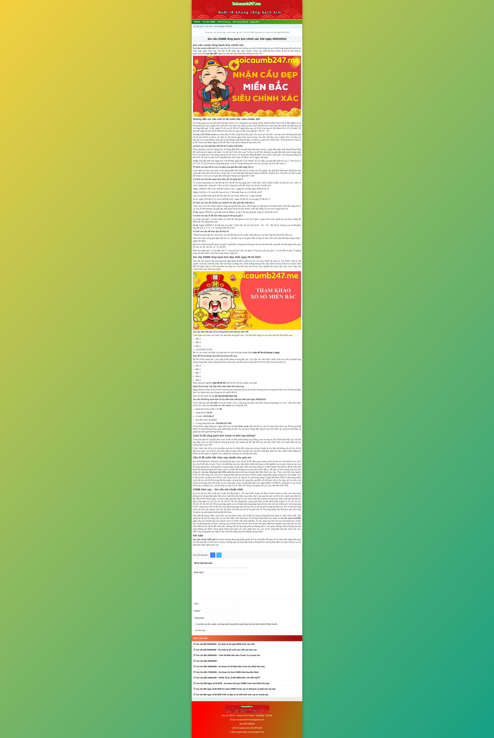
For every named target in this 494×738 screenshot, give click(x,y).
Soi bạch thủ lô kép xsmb (204, 134)
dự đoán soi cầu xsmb (220, 405)
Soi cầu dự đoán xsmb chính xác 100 (228, 32)
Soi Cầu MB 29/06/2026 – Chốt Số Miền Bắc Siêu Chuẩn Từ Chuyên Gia (228, 655)
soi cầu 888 (212, 403)
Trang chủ (208, 32)
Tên (196, 604)
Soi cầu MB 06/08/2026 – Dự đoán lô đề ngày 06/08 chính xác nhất (225, 644)
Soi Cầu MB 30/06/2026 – (207, 661)
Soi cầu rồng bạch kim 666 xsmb (216, 472)
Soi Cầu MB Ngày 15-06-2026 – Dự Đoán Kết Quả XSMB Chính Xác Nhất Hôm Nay (233, 683)
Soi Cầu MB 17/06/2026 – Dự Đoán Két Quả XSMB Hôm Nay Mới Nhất (227, 672)
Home (197, 22)
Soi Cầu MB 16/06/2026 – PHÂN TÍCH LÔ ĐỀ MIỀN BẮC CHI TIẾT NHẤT (228, 678)
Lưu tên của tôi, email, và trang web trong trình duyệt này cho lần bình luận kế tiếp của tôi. (237, 624)
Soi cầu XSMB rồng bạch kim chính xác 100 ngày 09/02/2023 (247, 38)
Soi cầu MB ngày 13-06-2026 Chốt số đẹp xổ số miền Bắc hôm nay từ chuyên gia (232, 694)
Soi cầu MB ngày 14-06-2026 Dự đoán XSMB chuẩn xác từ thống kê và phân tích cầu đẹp (236, 689)
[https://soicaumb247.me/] (247, 19)
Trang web (199, 618)
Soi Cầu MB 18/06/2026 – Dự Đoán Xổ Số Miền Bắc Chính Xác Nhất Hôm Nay (230, 666)
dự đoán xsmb (241, 426)
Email (197, 611)
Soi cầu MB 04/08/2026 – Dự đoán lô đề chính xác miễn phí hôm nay (226, 650)
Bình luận (199, 572)
